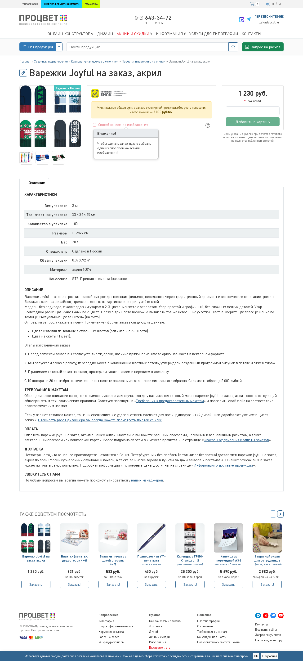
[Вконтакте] (273, 615)
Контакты (261, 624)
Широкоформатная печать (116, 626)
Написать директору (268, 640)
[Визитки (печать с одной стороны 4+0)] (113, 538)
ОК (256, 656)
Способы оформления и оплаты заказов (236, 439)
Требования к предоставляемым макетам (170, 400)
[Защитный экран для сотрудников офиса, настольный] (267, 538)
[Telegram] (248, 19)
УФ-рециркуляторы (111, 642)
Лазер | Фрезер (109, 637)
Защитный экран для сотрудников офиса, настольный (267, 560)
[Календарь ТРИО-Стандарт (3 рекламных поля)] (190, 538)
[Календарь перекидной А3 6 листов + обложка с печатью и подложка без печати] (228, 538)
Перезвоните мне (269, 16)
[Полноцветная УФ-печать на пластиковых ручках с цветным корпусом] (151, 538)
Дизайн (154, 632)
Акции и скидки (159, 637)
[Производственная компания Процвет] (43, 19)
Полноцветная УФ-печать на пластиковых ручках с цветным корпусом (151, 561)
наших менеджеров (147, 480)
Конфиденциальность (211, 637)
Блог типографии (208, 621)
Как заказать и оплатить (165, 621)
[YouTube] (281, 615)
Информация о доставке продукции (223, 465)
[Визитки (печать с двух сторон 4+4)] (74, 538)
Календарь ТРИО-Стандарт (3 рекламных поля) (190, 560)
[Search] (233, 46)
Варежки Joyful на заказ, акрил (36, 558)
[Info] (207, 125)
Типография (106, 621)
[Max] (241, 19)
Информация (157, 642)
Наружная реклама (111, 632)
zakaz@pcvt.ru (269, 22)
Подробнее (269, 656)
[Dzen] (265, 615)
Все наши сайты (266, 629)
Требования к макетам (212, 632)
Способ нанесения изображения (123, 124)
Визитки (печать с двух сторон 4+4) (74, 558)
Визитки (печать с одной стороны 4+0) (113, 560)
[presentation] (280, 514)
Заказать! (36, 584)
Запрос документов (268, 635)
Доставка (155, 626)
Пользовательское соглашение (218, 642)
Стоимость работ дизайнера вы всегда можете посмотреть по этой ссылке (100, 420)
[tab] (34, 182)
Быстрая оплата (159, 647)
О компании (205, 626)
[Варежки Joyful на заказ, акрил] (35, 538)
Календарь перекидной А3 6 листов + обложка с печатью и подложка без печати (228, 561)
